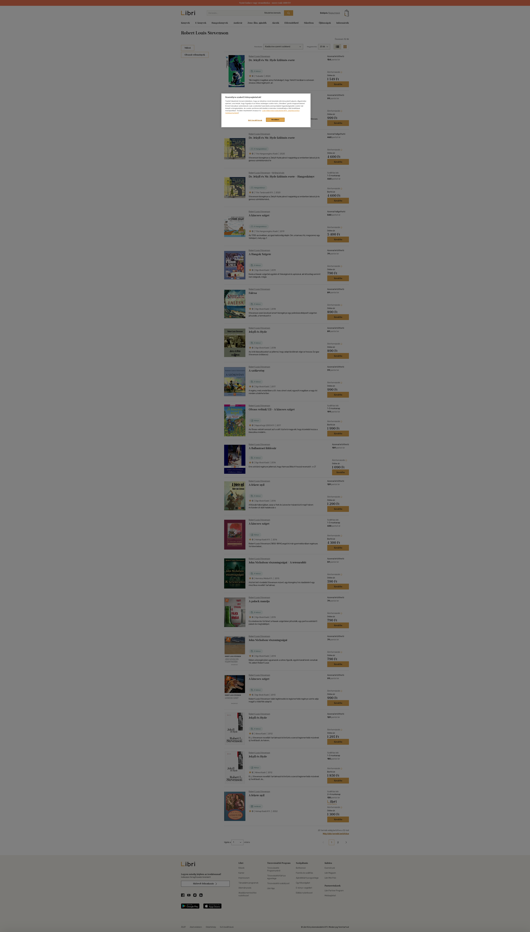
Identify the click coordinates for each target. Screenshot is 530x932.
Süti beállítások (255, 120)
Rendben (275, 120)
